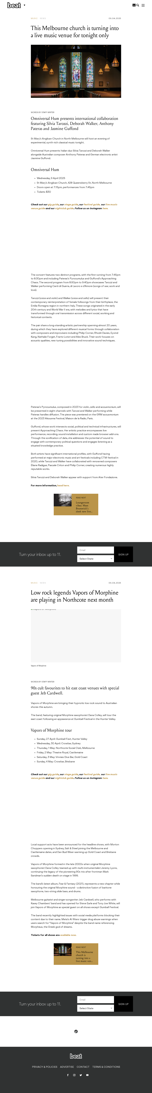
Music (34, 18)
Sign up (123, 555)
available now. (68, 935)
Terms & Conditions (106, 1067)
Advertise (67, 1067)
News (43, 18)
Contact (83, 1067)
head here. (63, 486)
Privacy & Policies (44, 1067)
